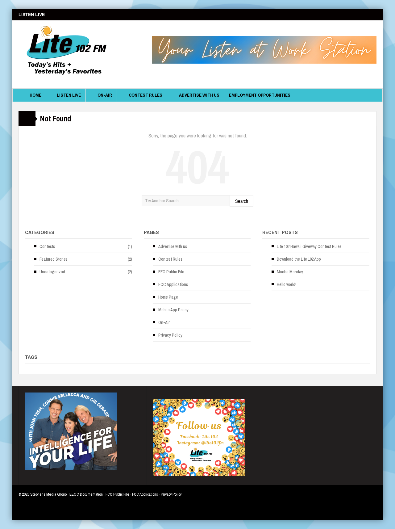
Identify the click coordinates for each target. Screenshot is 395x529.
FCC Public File (117, 494)
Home (35, 95)
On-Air (105, 95)
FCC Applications (173, 284)
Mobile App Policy (173, 310)
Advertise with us (199, 95)
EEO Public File (171, 272)
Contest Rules (145, 95)
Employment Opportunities (259, 95)
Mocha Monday (290, 272)
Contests (47, 246)
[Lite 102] (65, 54)
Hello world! (286, 284)
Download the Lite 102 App (299, 259)
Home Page (168, 297)
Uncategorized (52, 272)
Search (241, 200)
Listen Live (69, 95)
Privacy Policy (170, 335)
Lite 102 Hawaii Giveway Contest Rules (309, 246)
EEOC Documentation (86, 494)
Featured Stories (54, 259)
